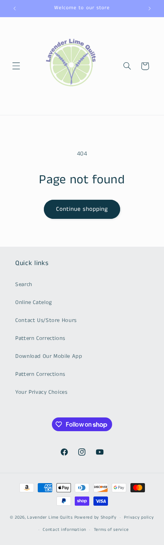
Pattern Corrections (40, 338)
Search (23, 284)
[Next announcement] (149, 8)
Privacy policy (139, 517)
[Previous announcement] (14, 8)
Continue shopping (82, 209)
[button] (16, 66)
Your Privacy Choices (41, 392)
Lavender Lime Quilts (50, 517)
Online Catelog (33, 302)
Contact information (64, 530)
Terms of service (111, 530)
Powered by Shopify (95, 517)
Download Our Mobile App (48, 356)
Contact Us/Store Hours (46, 320)
